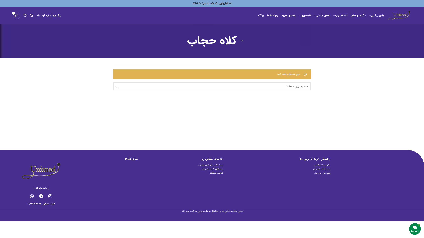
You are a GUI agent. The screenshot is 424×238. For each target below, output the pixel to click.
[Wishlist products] (25, 15)
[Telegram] (41, 196)
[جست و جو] (31, 15)
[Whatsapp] (32, 196)
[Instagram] (50, 196)
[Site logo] (399, 15)
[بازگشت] (241, 41)
